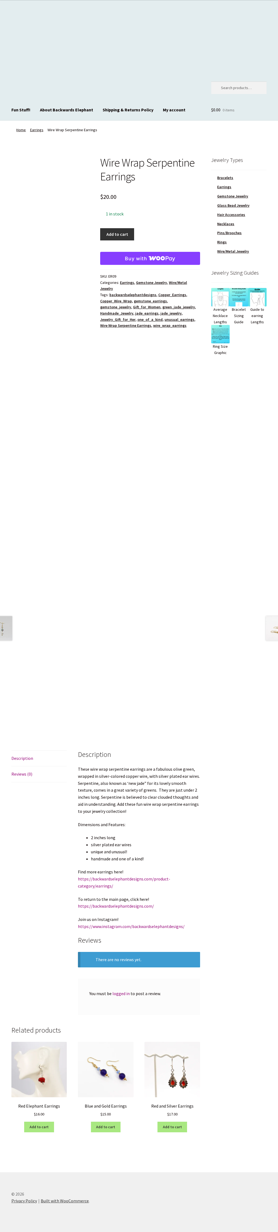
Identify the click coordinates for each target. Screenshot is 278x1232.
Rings (222, 242)
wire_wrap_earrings (170, 325)
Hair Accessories (231, 214)
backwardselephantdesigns (132, 294)
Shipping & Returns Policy (128, 109)
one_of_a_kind (150, 319)
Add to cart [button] (39, 1126)
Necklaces (225, 223)
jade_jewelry (171, 313)
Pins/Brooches (229, 232)
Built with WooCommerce (65, 1200)
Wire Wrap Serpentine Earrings (125, 325)
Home (21, 129)
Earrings (36, 129)
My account (174, 109)
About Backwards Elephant (66, 109)
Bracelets (225, 177)
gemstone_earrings (150, 301)
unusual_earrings (179, 319)
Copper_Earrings (172, 294)
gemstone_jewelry (115, 307)
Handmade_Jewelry (116, 313)
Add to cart (117, 234)
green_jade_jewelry (178, 307)
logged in (121, 993)
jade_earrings (147, 313)
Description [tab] (22, 758)
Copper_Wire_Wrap (116, 301)
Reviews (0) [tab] (21, 774)
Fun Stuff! (20, 109)
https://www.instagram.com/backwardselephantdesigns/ (131, 926)
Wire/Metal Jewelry (233, 251)
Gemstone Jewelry (151, 282)
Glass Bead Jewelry (233, 205)
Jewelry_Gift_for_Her (117, 319)
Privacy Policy (24, 1200)
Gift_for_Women (146, 307)
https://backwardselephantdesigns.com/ (116, 906)
